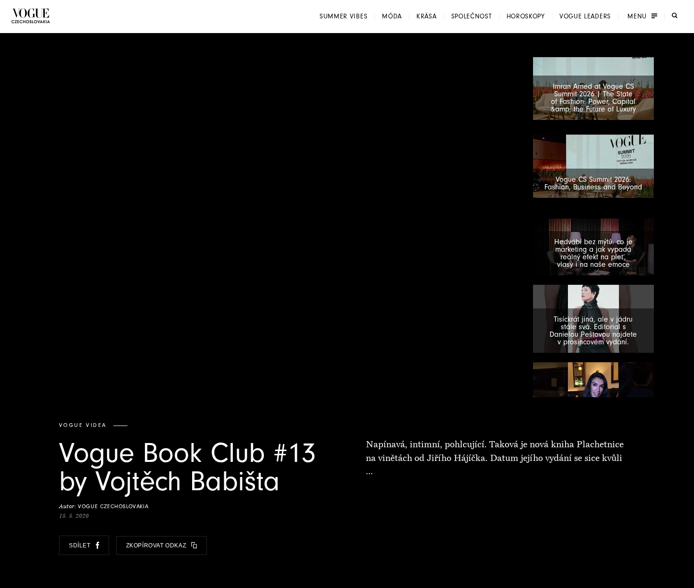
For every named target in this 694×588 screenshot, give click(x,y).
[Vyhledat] (674, 15)
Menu (637, 16)
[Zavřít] (684, 578)
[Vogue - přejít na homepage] (30, 16)
